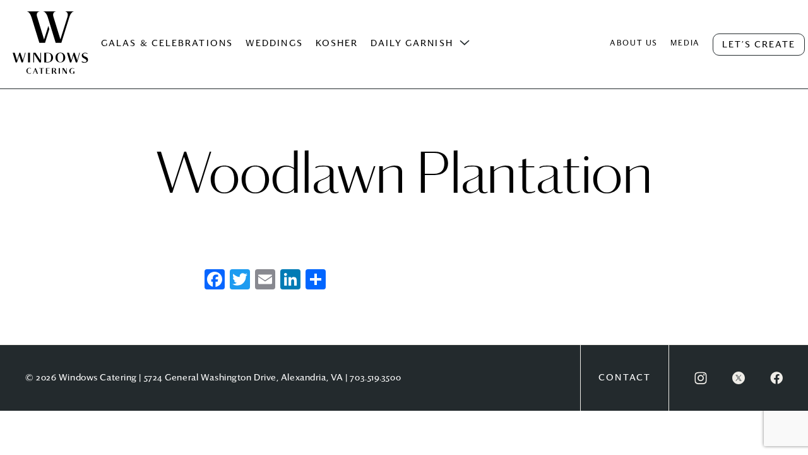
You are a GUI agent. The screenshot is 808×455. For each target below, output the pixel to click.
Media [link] (685, 43)
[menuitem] (50, 55)
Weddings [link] (274, 43)
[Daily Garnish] (465, 43)
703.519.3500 (375, 377)
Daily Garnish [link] (412, 43)
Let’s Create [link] (758, 44)
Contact (624, 377)
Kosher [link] (337, 43)
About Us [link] (634, 43)
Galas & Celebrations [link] (167, 43)
